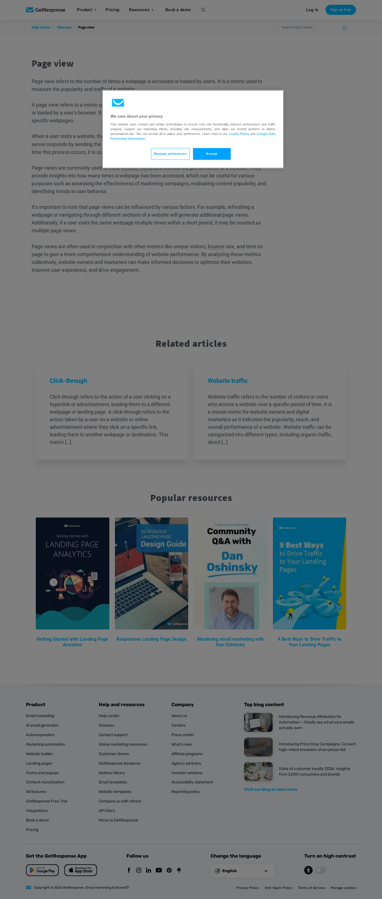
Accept (211, 153)
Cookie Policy (239, 133)
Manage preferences (170, 153)
